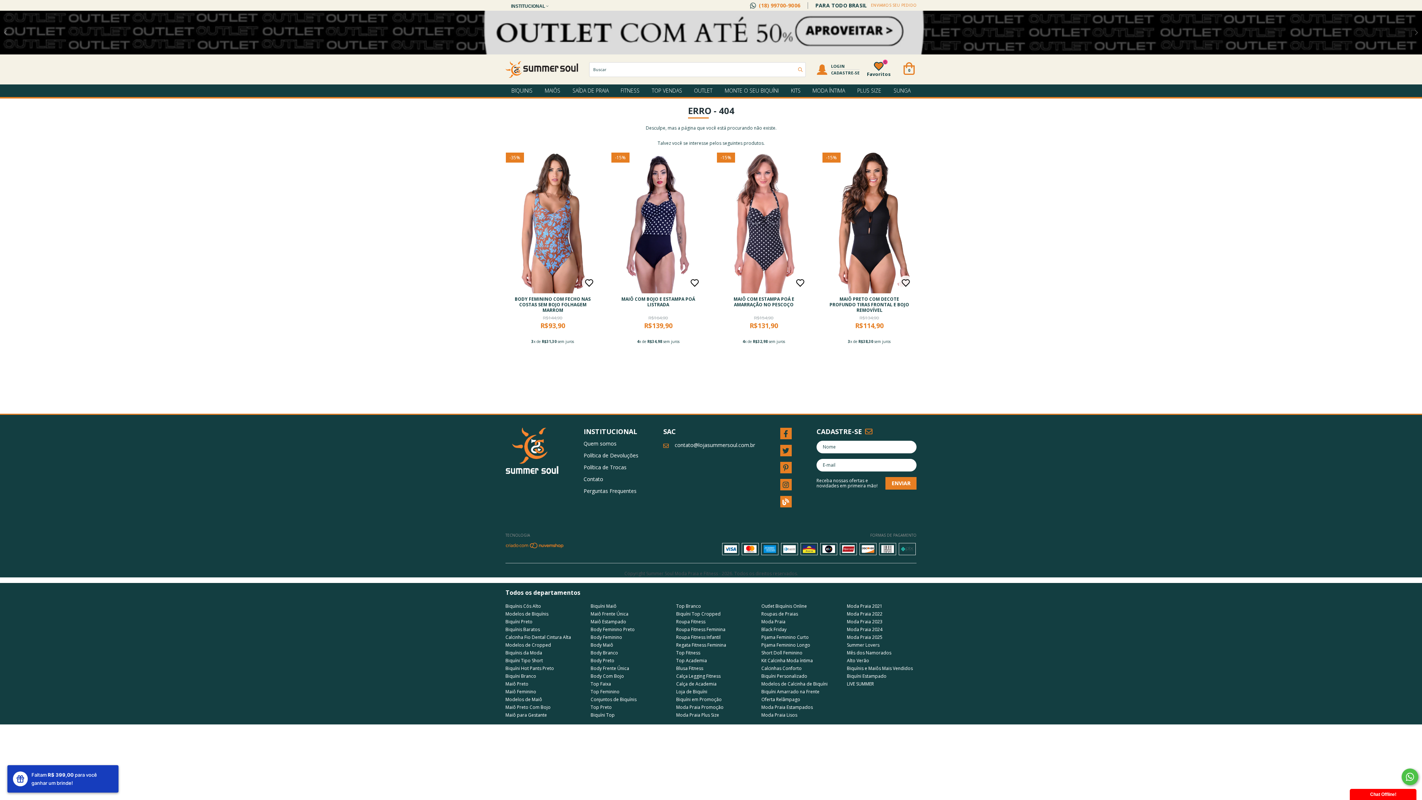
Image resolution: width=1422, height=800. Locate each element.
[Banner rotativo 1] (711, 32)
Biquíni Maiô (604, 606)
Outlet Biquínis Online (784, 606)
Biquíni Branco (520, 676)
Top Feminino (605, 692)
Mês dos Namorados (869, 653)
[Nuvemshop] (535, 547)
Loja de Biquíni (691, 692)
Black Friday (774, 629)
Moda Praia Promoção (700, 707)
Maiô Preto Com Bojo (528, 707)
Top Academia (691, 660)
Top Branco (688, 606)
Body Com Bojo (607, 676)
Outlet (703, 90)
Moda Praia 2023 (864, 622)
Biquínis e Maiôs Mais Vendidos (880, 668)
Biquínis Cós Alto (523, 606)
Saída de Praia (591, 90)
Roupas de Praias (779, 614)
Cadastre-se (845, 73)
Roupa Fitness (690, 622)
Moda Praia (773, 622)
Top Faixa (601, 684)
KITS (796, 90)
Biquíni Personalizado (784, 676)
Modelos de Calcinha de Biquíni (794, 684)
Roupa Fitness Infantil (698, 637)
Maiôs (552, 90)
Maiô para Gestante (526, 715)
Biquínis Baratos (522, 629)
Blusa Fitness (689, 668)
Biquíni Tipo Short (524, 660)
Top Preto (601, 707)
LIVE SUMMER (860, 684)
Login (838, 66)
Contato (593, 479)
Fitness (630, 90)
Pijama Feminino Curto (785, 637)
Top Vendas (667, 90)
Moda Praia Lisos (779, 715)
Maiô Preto (516, 684)
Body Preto (602, 660)
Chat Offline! (1383, 794)
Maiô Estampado (608, 622)
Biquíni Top (603, 715)
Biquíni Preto (519, 622)
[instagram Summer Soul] (786, 484)
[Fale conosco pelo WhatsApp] (1410, 777)
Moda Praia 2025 (864, 637)
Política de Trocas (605, 467)
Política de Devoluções (611, 455)
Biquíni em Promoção (699, 699)
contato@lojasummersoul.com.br (715, 445)
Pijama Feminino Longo (785, 645)
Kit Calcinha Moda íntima (787, 660)
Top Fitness (688, 653)
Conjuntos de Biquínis (614, 699)
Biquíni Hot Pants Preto (529, 668)
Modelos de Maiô (523, 699)
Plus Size (869, 90)
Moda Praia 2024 (864, 629)
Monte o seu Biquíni (752, 90)
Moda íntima (828, 90)
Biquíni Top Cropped (698, 614)
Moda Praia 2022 (864, 614)
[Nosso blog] (786, 501)
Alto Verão (858, 660)
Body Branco (604, 653)
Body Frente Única (610, 668)
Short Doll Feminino (781, 653)
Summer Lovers (863, 645)
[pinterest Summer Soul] (786, 467)
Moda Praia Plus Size (697, 715)
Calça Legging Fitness (698, 676)
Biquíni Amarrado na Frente (790, 692)
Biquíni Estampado (867, 676)
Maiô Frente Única (609, 614)
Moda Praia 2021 (864, 606)
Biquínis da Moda (523, 653)
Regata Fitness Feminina (701, 645)
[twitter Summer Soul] (786, 450)
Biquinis (522, 90)
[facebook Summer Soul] (786, 433)
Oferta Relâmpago (780, 699)
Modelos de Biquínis (526, 614)
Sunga (902, 90)
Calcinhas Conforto (781, 668)
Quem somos (600, 443)
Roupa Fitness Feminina (700, 629)
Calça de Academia (696, 684)
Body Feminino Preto (613, 629)
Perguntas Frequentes (610, 490)
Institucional (528, 6)
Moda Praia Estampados (787, 707)
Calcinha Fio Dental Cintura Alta (538, 637)
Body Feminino (606, 637)
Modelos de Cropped (528, 645)
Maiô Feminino (520, 692)
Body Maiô (602, 645)
